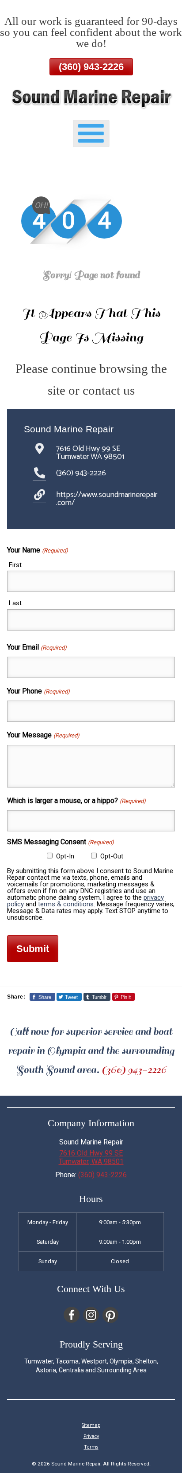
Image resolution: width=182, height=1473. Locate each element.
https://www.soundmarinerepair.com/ (106, 498)
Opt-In (65, 856)
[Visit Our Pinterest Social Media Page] (110, 1315)
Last (15, 603)
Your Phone (38, 691)
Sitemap (91, 1425)
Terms (91, 1447)
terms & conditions (66, 904)
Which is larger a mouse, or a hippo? (76, 800)
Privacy (91, 1436)
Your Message (43, 735)
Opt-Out (111, 856)
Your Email (36, 647)
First (15, 565)
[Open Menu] (91, 133)
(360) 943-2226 (91, 66)
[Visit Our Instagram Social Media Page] (91, 1315)
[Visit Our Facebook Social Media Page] (72, 1315)
